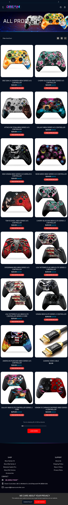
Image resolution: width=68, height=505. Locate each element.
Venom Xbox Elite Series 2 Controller (51, 314)
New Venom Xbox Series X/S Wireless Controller (17, 175)
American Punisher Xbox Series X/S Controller (17, 362)
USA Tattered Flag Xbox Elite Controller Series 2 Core (17, 315)
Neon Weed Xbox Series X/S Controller (51, 174)
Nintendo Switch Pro (9, 467)
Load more (34, 431)
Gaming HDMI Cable (51, 361)
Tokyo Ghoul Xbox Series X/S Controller (16, 221)
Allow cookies (40, 502)
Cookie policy (27, 502)
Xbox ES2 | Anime (9, 470)
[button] (3, 7)
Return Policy (58, 467)
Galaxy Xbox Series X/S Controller (51, 127)
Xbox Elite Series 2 (10, 464)
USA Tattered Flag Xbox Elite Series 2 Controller (51, 268)
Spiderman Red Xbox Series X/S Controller (16, 268)
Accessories (10, 473)
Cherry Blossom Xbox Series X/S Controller (51, 81)
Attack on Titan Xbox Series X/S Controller (17, 128)
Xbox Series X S (10, 461)
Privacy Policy (58, 470)
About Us (58, 461)
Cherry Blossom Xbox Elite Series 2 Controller (51, 221)
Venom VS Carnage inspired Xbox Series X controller (51, 408)
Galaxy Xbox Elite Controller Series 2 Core (17, 408)
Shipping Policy (58, 464)
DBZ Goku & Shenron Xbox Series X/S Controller (17, 81)
